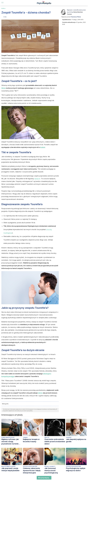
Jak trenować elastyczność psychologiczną (51, 470)
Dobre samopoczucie (7, 437)
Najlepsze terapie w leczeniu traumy (31, 440)
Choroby (68, 437)
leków (40, 393)
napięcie (37, 179)
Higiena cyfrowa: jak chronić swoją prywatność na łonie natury (10, 441)
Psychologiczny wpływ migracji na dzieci (75, 469)
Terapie (25, 437)
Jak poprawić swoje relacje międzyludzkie (10, 469)
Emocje (46, 437)
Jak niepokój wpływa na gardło (76, 440)
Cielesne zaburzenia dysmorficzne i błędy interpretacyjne (32, 470)
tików (3, 88)
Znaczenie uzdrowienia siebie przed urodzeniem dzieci (54, 441)
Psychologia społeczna (73, 466)
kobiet (42, 147)
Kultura (3, 8)
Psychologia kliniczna (30, 466)
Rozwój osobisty (49, 466)
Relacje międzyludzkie (8, 466)
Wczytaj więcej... (44, 478)
